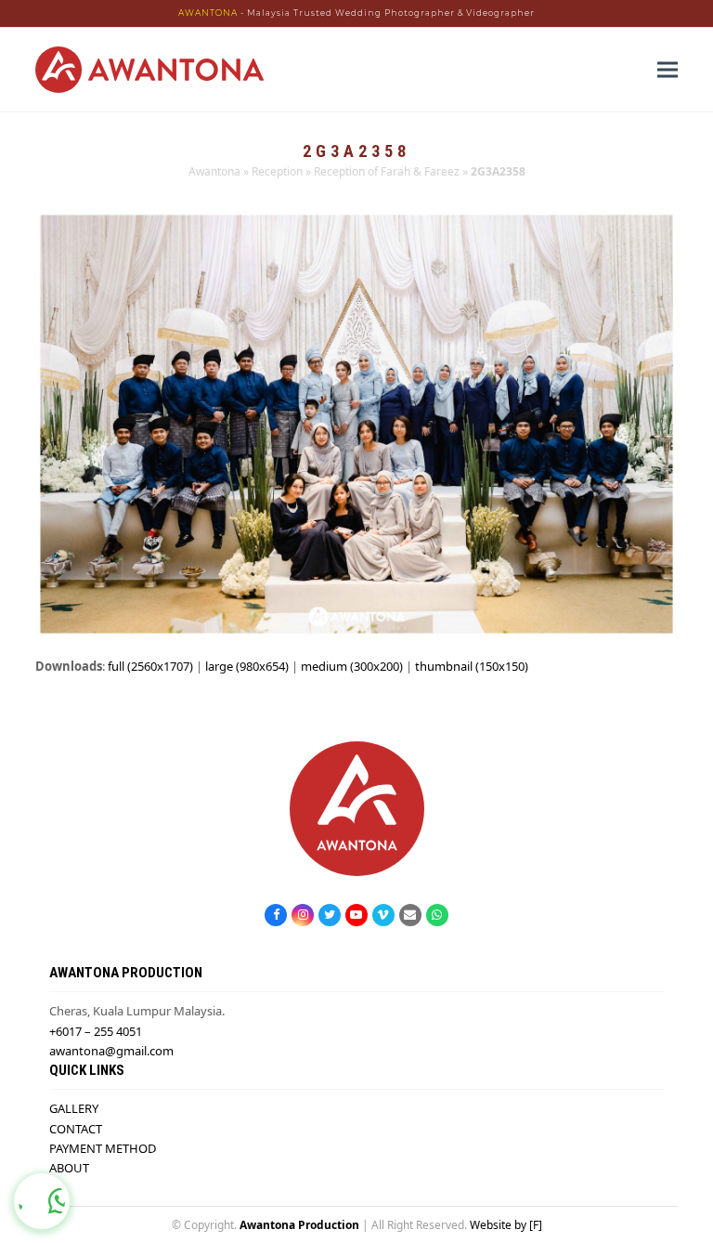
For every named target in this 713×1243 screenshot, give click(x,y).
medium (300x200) (352, 666)
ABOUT (69, 1167)
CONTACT (75, 1128)
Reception (277, 171)
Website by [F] (506, 1225)
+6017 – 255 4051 (95, 1031)
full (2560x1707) (150, 666)
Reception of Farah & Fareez (387, 171)
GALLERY (73, 1108)
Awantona (214, 171)
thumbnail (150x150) (471, 666)
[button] (667, 69)
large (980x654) (247, 666)
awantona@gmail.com (111, 1050)
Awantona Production (299, 1225)
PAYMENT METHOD (102, 1148)
